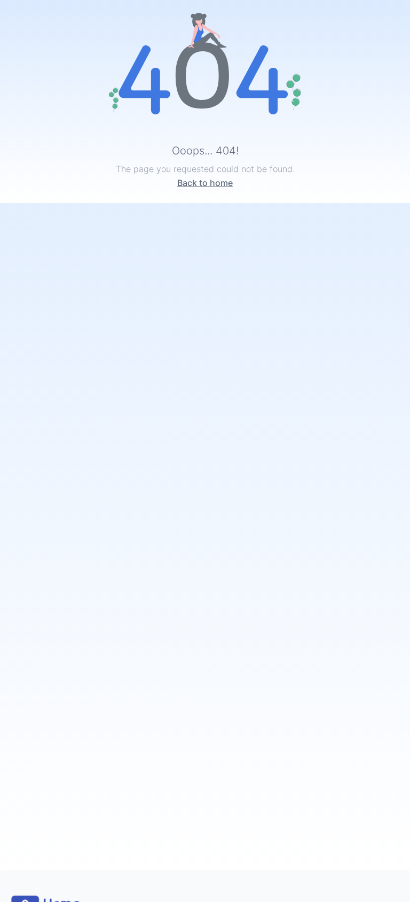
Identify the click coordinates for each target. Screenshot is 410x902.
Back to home (205, 182)
